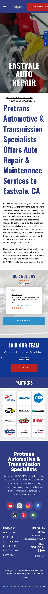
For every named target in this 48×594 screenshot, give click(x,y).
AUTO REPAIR (10, 541)
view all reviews (24, 320)
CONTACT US (10, 550)
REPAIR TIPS (10, 546)
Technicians (24, 360)
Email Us (40, 556)
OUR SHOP (9, 532)
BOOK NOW (9, 554)
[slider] (24, 280)
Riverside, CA (17, 295)
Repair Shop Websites (33, 570)
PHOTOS (8, 537)
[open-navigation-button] (4, 6)
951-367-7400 (20, 476)
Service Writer (24, 358)
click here (24, 368)
